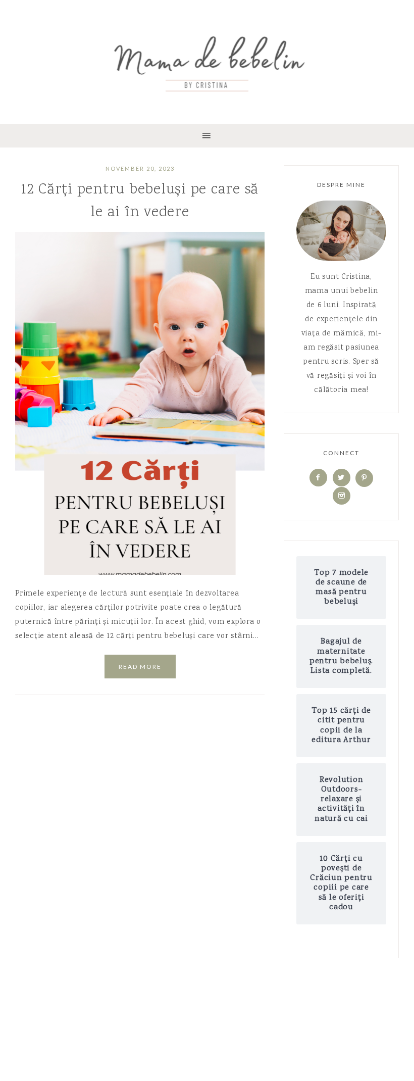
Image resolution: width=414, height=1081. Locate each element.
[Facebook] (318, 478)
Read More (140, 666)
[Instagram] (341, 496)
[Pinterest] (364, 478)
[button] (207, 136)
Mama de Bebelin (207, 61)
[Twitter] (341, 478)
